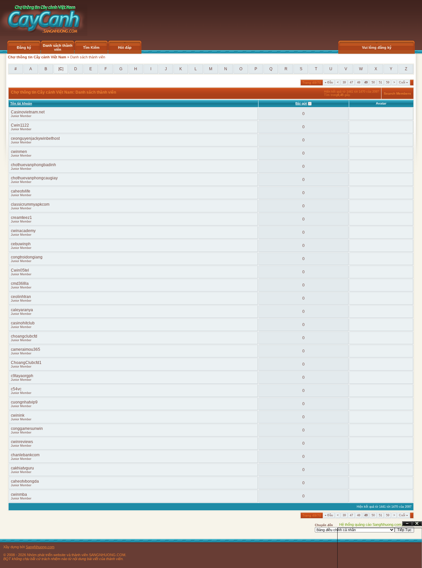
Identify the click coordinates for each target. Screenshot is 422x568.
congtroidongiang (27, 257)
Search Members (397, 93)
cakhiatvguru (22, 468)
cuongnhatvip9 (24, 402)
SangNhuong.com (40, 547)
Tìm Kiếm (91, 47)
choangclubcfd (24, 336)
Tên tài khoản (21, 103)
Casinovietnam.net (28, 112)
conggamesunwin (27, 428)
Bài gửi (301, 103)
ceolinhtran (21, 296)
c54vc (16, 389)
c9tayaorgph (22, 376)
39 (344, 82)
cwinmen (19, 151)
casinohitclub (23, 323)
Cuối (403, 82)
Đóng (417, 523)
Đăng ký (24, 47)
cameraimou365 (25, 349)
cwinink (17, 415)
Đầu (329, 82)
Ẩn (407, 523)
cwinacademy (23, 230)
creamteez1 (21, 217)
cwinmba (19, 494)
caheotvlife (20, 191)
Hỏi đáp (125, 47)
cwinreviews (22, 441)
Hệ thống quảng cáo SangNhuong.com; (370, 524)
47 (351, 82)
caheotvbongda (25, 481)
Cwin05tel (20, 270)
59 (387, 82)
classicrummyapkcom (30, 204)
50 (373, 82)
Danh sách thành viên (58, 47)
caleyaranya (22, 310)
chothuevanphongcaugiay (34, 178)
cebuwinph (21, 244)
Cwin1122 (20, 125)
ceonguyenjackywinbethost (35, 138)
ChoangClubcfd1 (26, 362)
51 (380, 82)
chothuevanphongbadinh (33, 165)
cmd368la (20, 283)
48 (358, 82)
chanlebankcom (25, 455)
